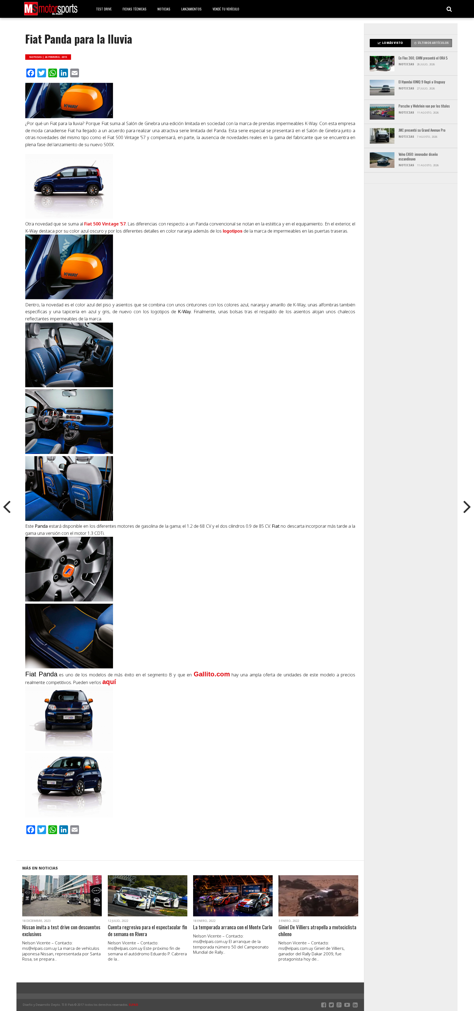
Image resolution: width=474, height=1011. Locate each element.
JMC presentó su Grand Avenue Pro (422, 130)
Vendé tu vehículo (226, 9)
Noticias (163, 9)
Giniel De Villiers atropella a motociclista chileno (317, 930)
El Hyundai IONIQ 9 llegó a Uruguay (422, 82)
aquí (109, 681)
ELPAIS (133, 1005)
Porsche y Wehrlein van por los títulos (424, 106)
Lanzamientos (191, 9)
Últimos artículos (433, 43)
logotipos (232, 231)
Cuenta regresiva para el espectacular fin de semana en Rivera (147, 930)
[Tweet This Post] (62, 902)
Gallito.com (212, 674)
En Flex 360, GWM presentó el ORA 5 (423, 58)
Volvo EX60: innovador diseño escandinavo (418, 156)
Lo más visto (392, 43)
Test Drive (104, 9)
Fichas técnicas (134, 9)
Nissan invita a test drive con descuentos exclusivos (61, 930)
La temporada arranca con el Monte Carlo (232, 927)
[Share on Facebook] (50, 902)
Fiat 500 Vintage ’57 (105, 224)
